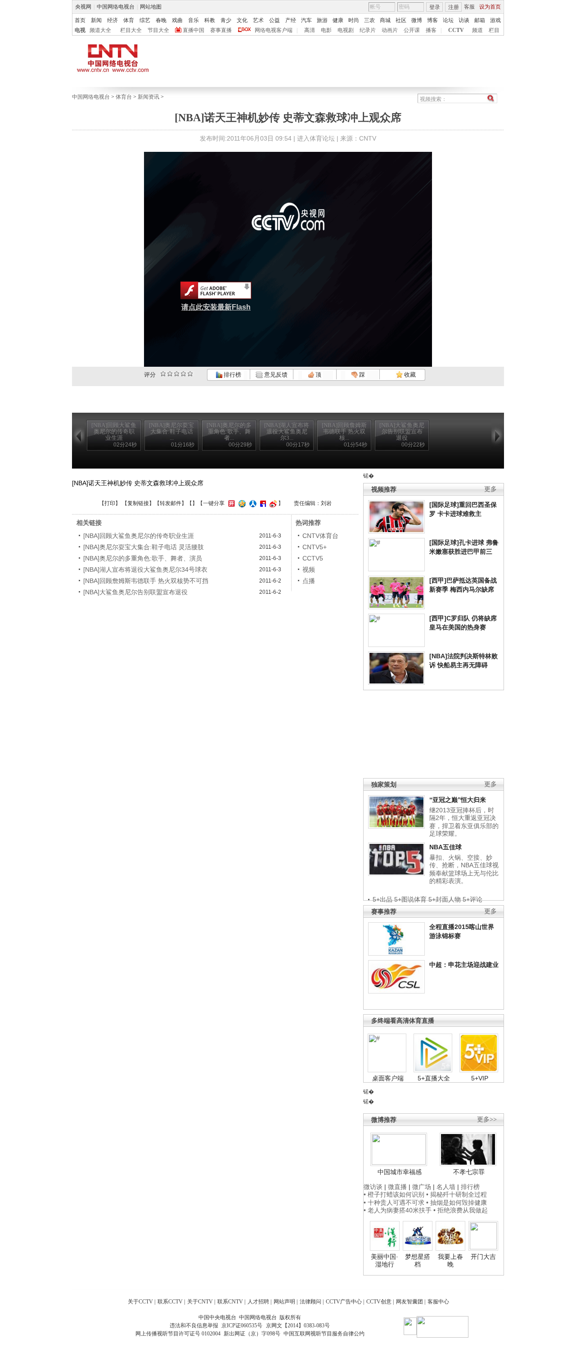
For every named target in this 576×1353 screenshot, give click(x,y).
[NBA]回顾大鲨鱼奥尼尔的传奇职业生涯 (138, 535)
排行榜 (231, 374)
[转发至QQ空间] (241, 503)
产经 (290, 20)
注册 (453, 7)
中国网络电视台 (116, 7)
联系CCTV (170, 1301)
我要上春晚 (450, 1260)
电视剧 (346, 30)
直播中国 (193, 30)
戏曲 (177, 20)
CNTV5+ (314, 547)
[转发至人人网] (251, 503)
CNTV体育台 (320, 535)
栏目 (494, 30)
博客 (432, 20)
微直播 (397, 1186)
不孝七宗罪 (469, 1171)
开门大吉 (483, 1256)
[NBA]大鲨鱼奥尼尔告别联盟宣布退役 (135, 592)
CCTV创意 (379, 1301)
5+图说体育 (410, 899)
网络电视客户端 (273, 30)
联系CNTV (230, 1301)
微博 (416, 20)
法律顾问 (310, 1301)
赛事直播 (221, 30)
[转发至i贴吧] (262, 503)
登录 (434, 7)
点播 (308, 580)
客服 (469, 7)
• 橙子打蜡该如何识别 (394, 1194)
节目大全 (158, 30)
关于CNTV (200, 1301)
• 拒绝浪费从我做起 (460, 1210)
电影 (326, 30)
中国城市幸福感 (400, 1171)
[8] (183, 373)
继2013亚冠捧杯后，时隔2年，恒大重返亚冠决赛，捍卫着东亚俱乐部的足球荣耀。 (464, 822)
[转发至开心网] (230, 503)
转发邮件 (170, 503)
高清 (309, 30)
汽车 (306, 20)
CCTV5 (312, 558)
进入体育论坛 (316, 138)
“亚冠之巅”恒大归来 (457, 799)
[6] (176, 373)
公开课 (412, 30)
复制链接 (138, 503)
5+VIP (479, 1078)
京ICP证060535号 (241, 1325)
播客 (431, 30)
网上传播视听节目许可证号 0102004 (177, 1333)
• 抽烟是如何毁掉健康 (456, 1202)
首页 (80, 20)
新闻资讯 (148, 97)
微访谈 (373, 1186)
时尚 (353, 20)
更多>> (487, 1119)
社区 (401, 20)
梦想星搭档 (417, 1260)
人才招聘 (258, 1301)
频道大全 (100, 30)
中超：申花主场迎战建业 (464, 964)
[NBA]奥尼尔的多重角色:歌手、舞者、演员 (142, 558)
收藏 (409, 374)
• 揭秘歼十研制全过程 (456, 1194)
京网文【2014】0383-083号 (298, 1325)
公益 (274, 20)
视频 (308, 569)
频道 (477, 30)
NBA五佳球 (445, 847)
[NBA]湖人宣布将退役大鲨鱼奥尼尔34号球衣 (145, 569)
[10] (190, 373)
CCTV (456, 30)
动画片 (390, 30)
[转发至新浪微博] (272, 503)
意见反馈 (275, 374)
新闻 (96, 20)
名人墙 (445, 1186)
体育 (128, 20)
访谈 (464, 20)
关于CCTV (140, 1301)
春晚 (161, 20)
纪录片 (368, 30)
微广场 (421, 1186)
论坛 (448, 20)
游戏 (495, 20)
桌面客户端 (388, 1078)
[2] (163, 373)
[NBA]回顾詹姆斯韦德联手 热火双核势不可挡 (145, 580)
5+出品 (382, 899)
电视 (80, 30)
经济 (112, 20)
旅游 (322, 20)
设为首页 (490, 7)
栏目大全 (131, 30)
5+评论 (472, 899)
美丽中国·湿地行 (384, 1260)
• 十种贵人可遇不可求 (395, 1202)
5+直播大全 (434, 1078)
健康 (338, 20)
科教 (209, 20)
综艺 (145, 20)
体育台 (124, 97)
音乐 (193, 20)
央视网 (83, 7)
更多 (490, 489)
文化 (242, 20)
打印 (109, 503)
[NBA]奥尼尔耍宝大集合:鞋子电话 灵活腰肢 (143, 547)
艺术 (258, 20)
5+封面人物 (444, 899)
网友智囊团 (409, 1301)
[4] (169, 373)
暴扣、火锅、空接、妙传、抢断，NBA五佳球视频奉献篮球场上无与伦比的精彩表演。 (464, 869)
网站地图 (151, 7)
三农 (369, 20)
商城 (385, 20)
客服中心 (438, 1301)
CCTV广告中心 (344, 1301)
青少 (225, 20)
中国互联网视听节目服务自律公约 (324, 1333)
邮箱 (479, 20)
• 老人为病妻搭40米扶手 (398, 1210)
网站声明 (284, 1301)
